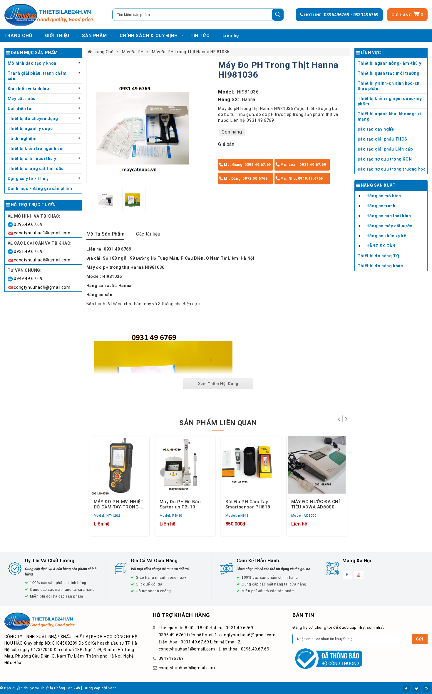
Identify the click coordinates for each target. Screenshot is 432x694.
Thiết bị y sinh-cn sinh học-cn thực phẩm (389, 86)
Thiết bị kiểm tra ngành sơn (36, 148)
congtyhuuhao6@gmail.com (42, 260)
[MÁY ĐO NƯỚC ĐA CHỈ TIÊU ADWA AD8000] (317, 466)
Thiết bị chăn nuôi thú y (32, 158)
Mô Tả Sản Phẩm (105, 234)
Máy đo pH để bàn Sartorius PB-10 (180, 504)
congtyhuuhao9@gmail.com (42, 287)
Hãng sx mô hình (383, 195)
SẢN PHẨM (94, 35)
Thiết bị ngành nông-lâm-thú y (389, 63)
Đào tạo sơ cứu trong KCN (385, 159)
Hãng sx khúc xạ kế (386, 235)
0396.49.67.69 (28, 224)
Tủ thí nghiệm (22, 138)
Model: (226, 92)
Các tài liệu (148, 234)
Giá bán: (226, 144)
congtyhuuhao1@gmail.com (42, 233)
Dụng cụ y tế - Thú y (28, 178)
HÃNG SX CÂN (381, 245)
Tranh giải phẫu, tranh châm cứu (37, 76)
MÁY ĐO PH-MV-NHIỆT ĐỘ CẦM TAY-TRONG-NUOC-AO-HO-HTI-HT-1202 (118, 504)
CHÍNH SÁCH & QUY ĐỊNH (149, 35)
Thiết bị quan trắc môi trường (388, 73)
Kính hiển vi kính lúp (28, 88)
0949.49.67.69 (28, 278)
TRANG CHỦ (18, 35)
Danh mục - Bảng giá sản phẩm (40, 188)
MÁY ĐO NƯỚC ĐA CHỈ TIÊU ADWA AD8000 (315, 504)
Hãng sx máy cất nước (389, 225)
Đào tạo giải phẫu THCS (382, 139)
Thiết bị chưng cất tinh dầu (36, 168)
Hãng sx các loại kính (388, 215)
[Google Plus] (427, 688)
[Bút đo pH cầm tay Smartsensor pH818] (251, 466)
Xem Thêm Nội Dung (218, 383)
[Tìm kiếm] (278, 15)
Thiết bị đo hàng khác (380, 265)
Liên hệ (230, 35)
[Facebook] (406, 688)
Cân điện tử (20, 108)
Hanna (248, 99)
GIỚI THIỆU (57, 35)
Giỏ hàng (407, 15)
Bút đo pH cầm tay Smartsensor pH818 (247, 504)
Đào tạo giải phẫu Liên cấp (385, 149)
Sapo (112, 688)
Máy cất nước (22, 98)
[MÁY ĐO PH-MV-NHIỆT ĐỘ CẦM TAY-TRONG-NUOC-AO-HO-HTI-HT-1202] (119, 466)
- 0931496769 (364, 14)
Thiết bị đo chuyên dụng (33, 118)
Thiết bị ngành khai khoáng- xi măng (389, 116)
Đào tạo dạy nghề (376, 129)
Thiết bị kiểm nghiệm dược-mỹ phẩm (390, 101)
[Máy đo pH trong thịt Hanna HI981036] (148, 121)
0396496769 (337, 14)
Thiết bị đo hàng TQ (378, 255)
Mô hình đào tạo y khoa (32, 63)
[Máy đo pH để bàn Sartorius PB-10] (185, 466)
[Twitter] (416, 688)
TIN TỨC (200, 35)
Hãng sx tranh (381, 205)
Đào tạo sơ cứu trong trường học (392, 169)
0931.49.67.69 (28, 251)
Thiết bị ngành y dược (30, 128)
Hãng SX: (228, 99)
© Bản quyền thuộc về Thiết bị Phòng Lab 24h (40, 688)
